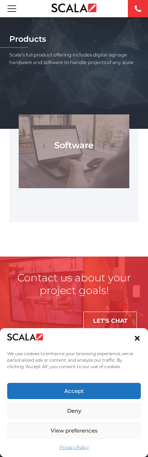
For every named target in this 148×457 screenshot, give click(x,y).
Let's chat (110, 320)
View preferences (74, 430)
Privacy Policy (74, 447)
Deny (74, 410)
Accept (74, 391)
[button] (137, 338)
